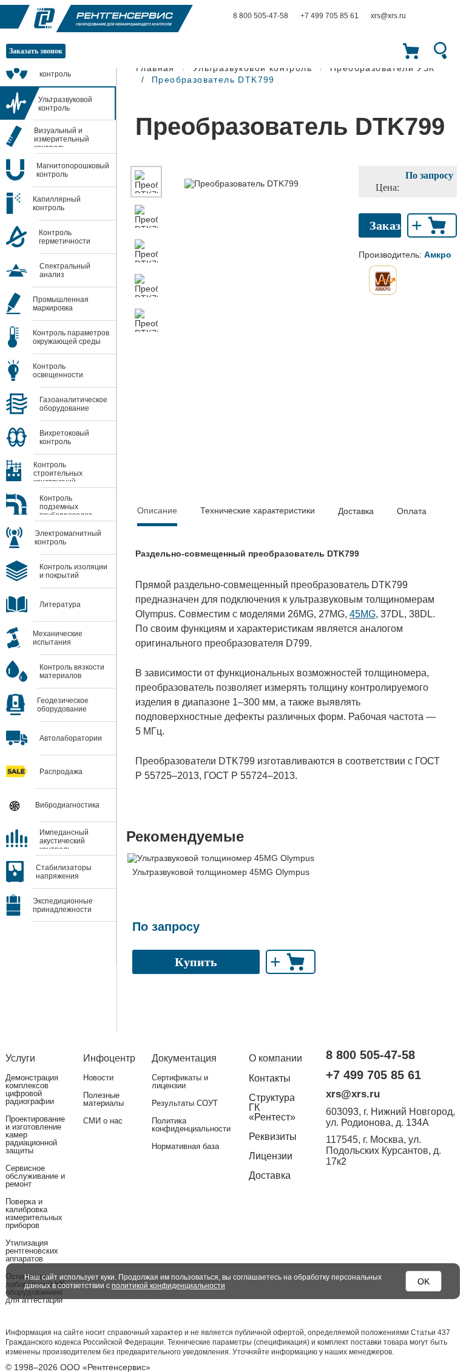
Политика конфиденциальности (191, 1124)
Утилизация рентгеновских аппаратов (31, 1250)
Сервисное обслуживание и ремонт (35, 1176)
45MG (363, 614)
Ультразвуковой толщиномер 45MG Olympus (220, 872)
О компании (275, 1058)
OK (423, 1281)
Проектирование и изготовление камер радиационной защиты (35, 1134)
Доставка (356, 511)
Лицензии (270, 1156)
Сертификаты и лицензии (180, 1081)
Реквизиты (273, 1136)
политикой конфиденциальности (168, 1285)
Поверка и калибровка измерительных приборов (33, 1213)
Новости (98, 1077)
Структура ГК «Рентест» (272, 1107)
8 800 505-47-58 (260, 16)
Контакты (270, 1078)
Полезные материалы (103, 1099)
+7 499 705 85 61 (329, 16)
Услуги (20, 1058)
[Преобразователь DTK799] (146, 181)
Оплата (412, 511)
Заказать (385, 225)
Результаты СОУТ (185, 1103)
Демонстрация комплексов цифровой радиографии (31, 1089)
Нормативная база (185, 1146)
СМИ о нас (103, 1120)
